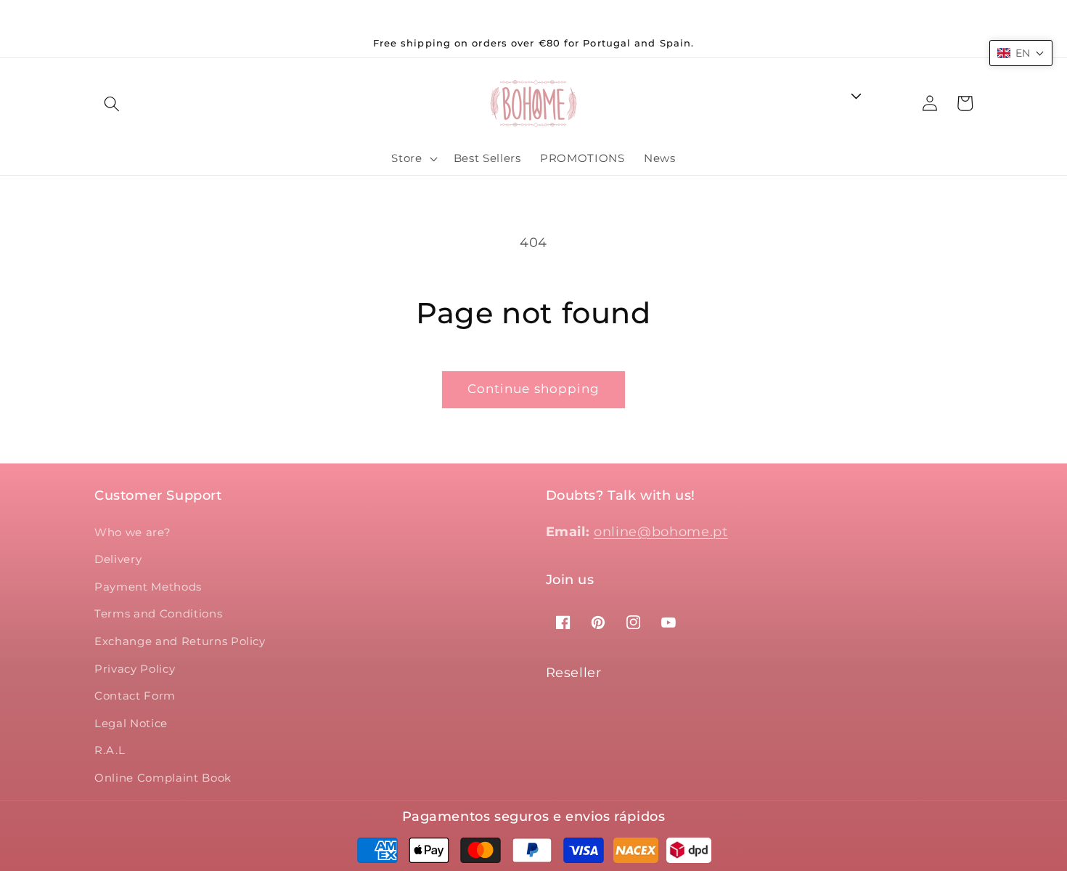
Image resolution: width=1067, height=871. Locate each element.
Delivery (118, 559)
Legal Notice (131, 723)
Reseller (574, 673)
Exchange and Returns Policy (180, 641)
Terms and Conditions (158, 613)
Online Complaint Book (163, 778)
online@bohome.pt (661, 531)
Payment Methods (148, 587)
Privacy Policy (134, 669)
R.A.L (109, 750)
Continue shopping (533, 388)
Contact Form (135, 695)
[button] (111, 103)
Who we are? (132, 532)
